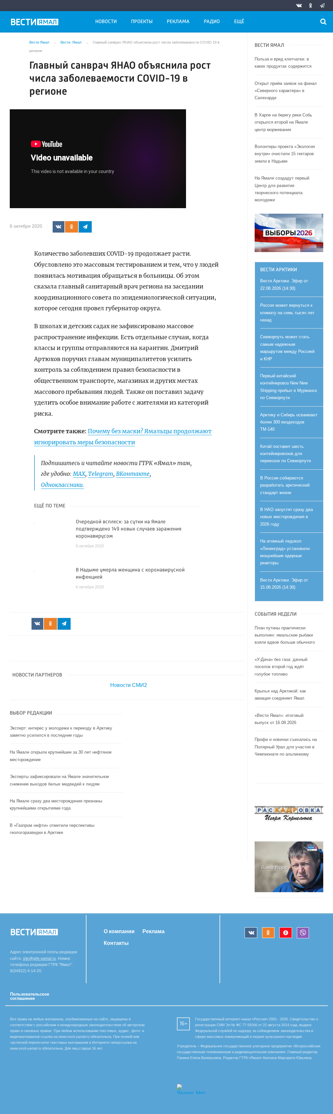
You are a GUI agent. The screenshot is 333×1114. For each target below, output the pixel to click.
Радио (212, 21)
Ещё (239, 21)
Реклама (178, 21)
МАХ (79, 473)
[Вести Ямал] (36, 23)
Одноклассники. (62, 485)
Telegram (100, 473)
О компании (119, 931)
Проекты (142, 21)
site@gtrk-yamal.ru (39, 958)
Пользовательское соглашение (29, 996)
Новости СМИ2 (128, 685)
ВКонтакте (133, 473)
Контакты (116, 943)
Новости (106, 21)
